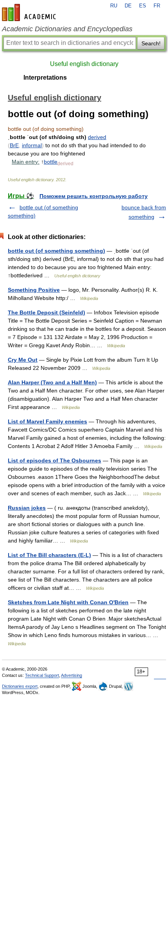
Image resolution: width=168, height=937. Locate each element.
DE (128, 6)
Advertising (71, 675)
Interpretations (45, 77)
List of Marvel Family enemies (47, 421)
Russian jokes (27, 508)
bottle (50, 162)
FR (157, 6)
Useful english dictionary (84, 64)
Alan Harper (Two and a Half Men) (52, 382)
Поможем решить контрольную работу (93, 196)
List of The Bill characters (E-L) (49, 555)
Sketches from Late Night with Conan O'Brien (68, 602)
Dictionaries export (20, 686)
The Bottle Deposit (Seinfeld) (46, 312)
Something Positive (34, 290)
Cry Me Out (23, 360)
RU (113, 6)
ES (142, 6)
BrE (14, 145)
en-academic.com (30, 12)
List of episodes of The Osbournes (54, 460)
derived (97, 137)
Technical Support (42, 675)
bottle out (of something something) (56, 251)
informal (32, 145)
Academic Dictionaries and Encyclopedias (67, 29)
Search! (151, 43)
